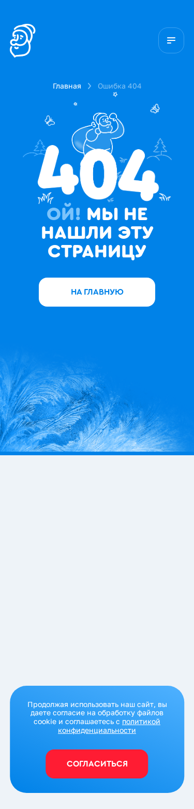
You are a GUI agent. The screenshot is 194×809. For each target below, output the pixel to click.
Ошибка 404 (120, 85)
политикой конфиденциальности (109, 725)
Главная (67, 85)
